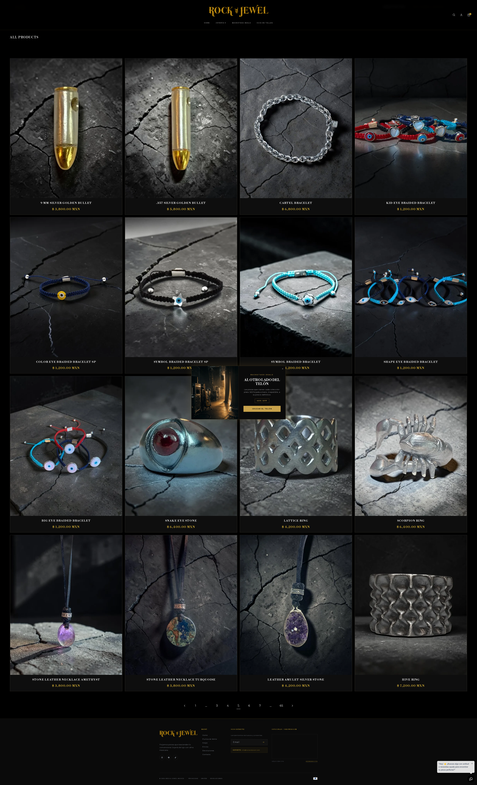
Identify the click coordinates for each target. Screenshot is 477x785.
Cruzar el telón (262, 409)
